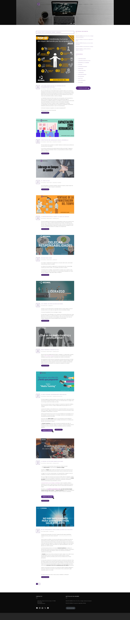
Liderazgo (50, 305)
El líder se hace (45, 180)
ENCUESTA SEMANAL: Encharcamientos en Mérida (84, 46)
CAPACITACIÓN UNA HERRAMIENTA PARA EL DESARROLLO (54, 140)
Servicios (70, 4)
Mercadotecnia (82, 74)
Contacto (86, 4)
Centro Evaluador (78, 4)
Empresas (80, 68)
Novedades (81, 76)
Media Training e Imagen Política (50, 349)
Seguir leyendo (45, 112)
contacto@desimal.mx (41, 603)
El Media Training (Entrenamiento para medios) (53, 394)
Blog (92, 4)
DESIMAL (80, 64)
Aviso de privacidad (70, 608)
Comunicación (56, 218)
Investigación (82, 70)
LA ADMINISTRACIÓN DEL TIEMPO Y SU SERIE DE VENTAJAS (55, 216)
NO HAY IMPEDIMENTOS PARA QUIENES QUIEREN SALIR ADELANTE (57, 529)
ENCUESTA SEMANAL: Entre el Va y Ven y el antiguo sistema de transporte (79, 600)
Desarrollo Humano (57, 182)
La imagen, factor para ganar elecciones (52, 461)
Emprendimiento (82, 66)
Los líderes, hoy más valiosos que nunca (52, 303)
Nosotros (64, 4)
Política (80, 78)
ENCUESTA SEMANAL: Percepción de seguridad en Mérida (76, 603)
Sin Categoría (81, 80)
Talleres (80, 82)
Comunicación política (57, 396)
